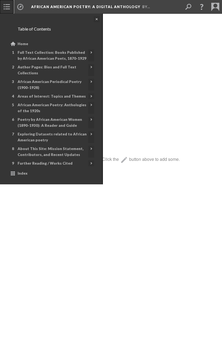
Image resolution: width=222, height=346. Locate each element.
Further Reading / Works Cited (45, 163)
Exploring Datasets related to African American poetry (52, 137)
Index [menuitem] (23, 173)
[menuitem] (7, 7)
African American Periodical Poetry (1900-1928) (49, 84)
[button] (201, 7)
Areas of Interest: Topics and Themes (52, 96)
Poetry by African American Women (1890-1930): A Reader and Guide (50, 122)
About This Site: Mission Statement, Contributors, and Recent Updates (50, 152)
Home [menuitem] (23, 44)
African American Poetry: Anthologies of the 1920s (52, 108)
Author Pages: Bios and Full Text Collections (47, 70)
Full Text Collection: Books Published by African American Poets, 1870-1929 (52, 55)
